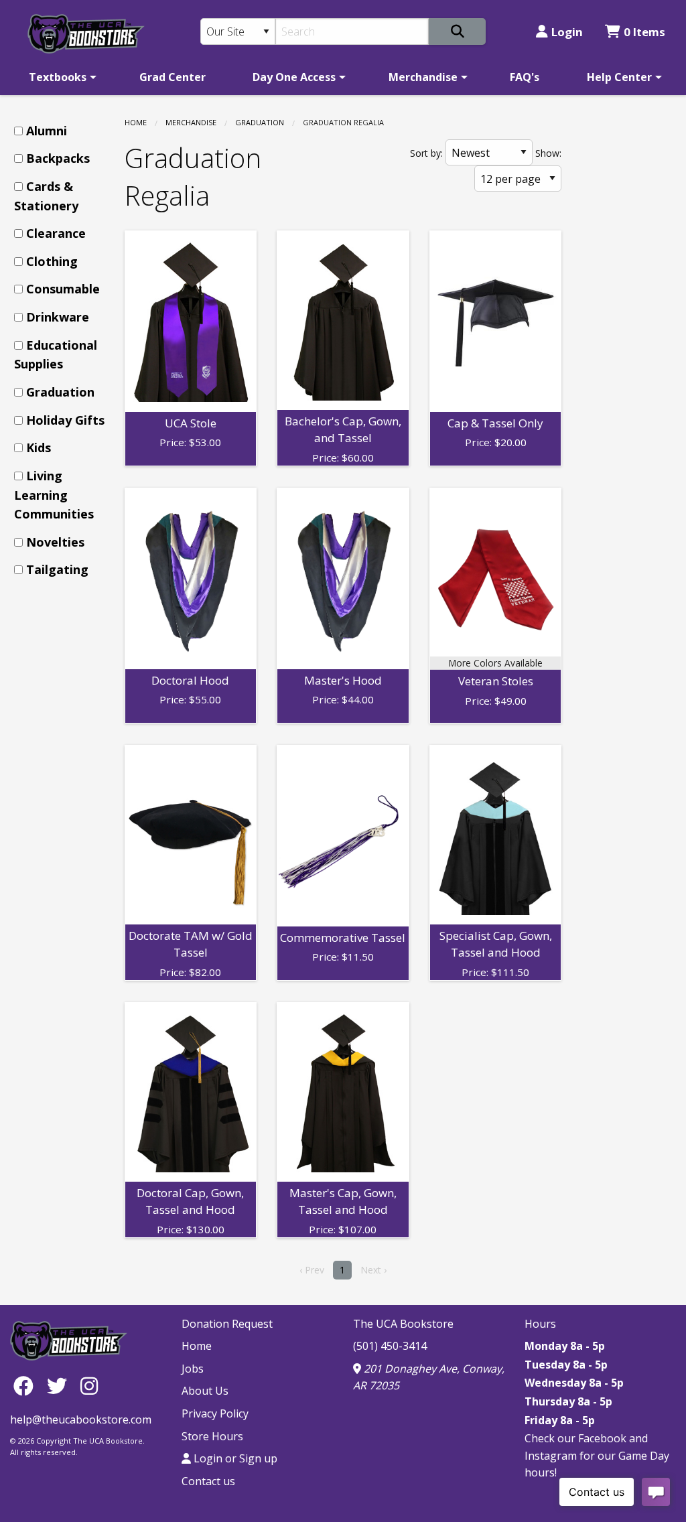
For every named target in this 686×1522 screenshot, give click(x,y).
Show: (548, 153)
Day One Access (294, 77)
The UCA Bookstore (403, 1323)
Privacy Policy (215, 1413)
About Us (205, 1390)
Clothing (52, 261)
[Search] (457, 31)
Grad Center (172, 77)
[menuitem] (60, 77)
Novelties (55, 542)
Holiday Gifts (65, 420)
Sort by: (426, 153)
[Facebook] (26, 1385)
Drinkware (57, 317)
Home (136, 122)
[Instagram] (89, 1385)
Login (567, 32)
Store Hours (212, 1436)
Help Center (619, 77)
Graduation (259, 122)
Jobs (193, 1368)
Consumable (63, 289)
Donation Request (227, 1323)
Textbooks (57, 77)
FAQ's (524, 77)
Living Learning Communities (54, 495)
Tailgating (57, 569)
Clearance (56, 233)
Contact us (208, 1481)
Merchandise (423, 77)
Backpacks (58, 158)
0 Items (644, 32)
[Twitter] (60, 1385)
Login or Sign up (234, 1458)
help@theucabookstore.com (80, 1419)
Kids (38, 447)
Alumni (46, 131)
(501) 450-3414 (390, 1345)
